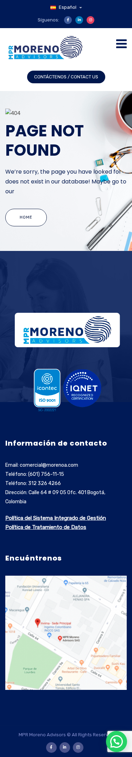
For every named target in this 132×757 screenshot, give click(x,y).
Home (26, 217)
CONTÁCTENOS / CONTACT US (66, 76)
